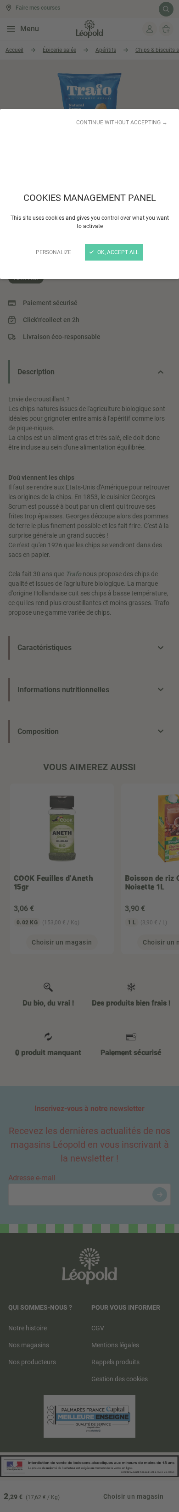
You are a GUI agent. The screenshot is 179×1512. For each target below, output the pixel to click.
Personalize (53, 252)
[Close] (89, 756)
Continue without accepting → (122, 122)
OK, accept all (117, 252)
